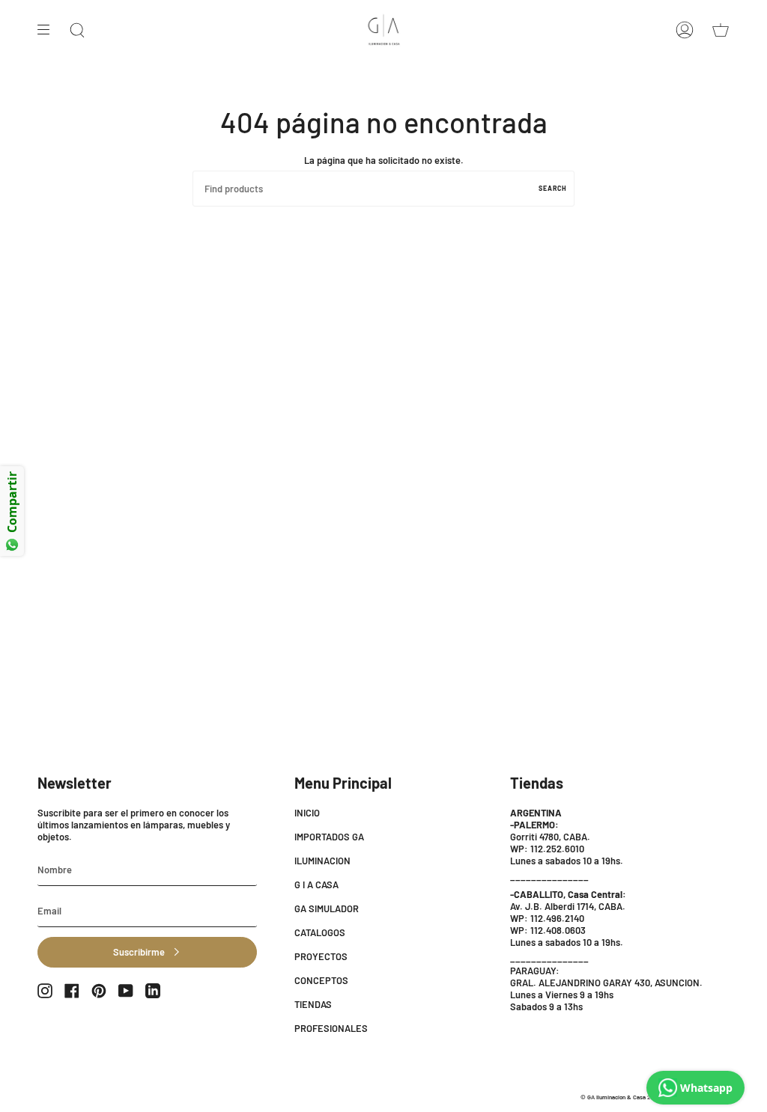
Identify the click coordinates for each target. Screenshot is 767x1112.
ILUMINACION (322, 861)
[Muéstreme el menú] (48, 30)
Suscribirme (139, 952)
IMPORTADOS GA (329, 837)
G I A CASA (316, 884)
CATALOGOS (319, 932)
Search (553, 188)
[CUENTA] (685, 30)
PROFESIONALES (331, 1028)
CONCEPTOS (321, 980)
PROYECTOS (321, 956)
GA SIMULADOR (326, 908)
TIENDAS (313, 1004)
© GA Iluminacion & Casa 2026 (620, 1097)
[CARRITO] (721, 30)
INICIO (307, 813)
